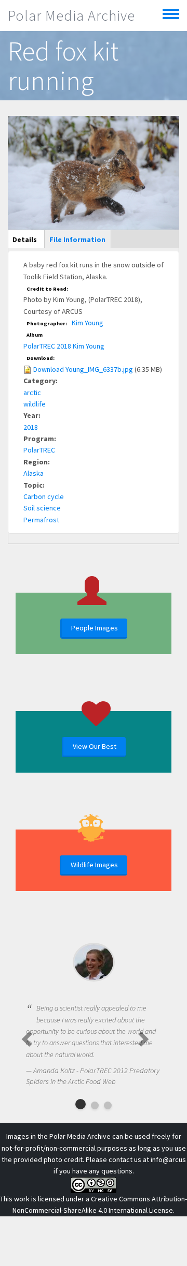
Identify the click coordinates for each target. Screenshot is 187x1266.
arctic (32, 392)
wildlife (34, 404)
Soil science (42, 508)
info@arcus (168, 1159)
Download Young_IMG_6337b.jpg (83, 369)
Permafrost (41, 519)
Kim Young (87, 322)
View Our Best (94, 746)
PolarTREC (39, 450)
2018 (30, 427)
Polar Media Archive (71, 15)
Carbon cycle (43, 496)
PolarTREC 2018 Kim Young (63, 346)
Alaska (33, 473)
